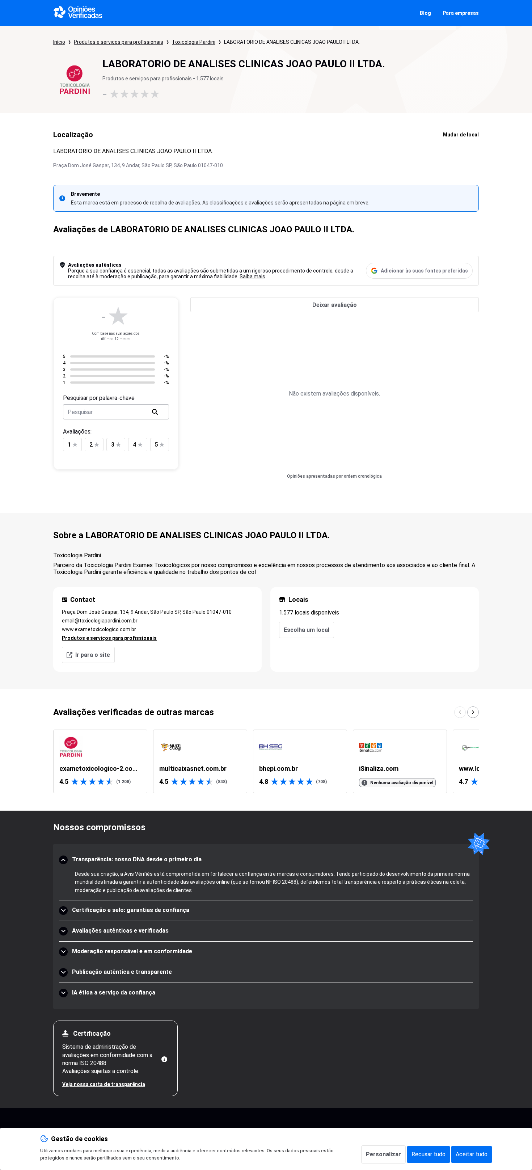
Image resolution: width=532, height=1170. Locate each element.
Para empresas (461, 13)
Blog (425, 13)
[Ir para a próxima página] (473, 712)
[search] (154, 412)
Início (59, 42)
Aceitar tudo (471, 1154)
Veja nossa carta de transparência (103, 1084)
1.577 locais (210, 78)
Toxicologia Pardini (193, 42)
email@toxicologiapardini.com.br (100, 621)
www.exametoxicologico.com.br (99, 629)
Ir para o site (92, 654)
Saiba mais (252, 276)
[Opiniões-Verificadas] (78, 13)
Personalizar (383, 1154)
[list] (266, 761)
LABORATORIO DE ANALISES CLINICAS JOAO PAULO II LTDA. (292, 42)
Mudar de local (461, 135)
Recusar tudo (428, 1154)
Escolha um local (306, 629)
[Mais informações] (164, 1059)
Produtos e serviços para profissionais (118, 42)
